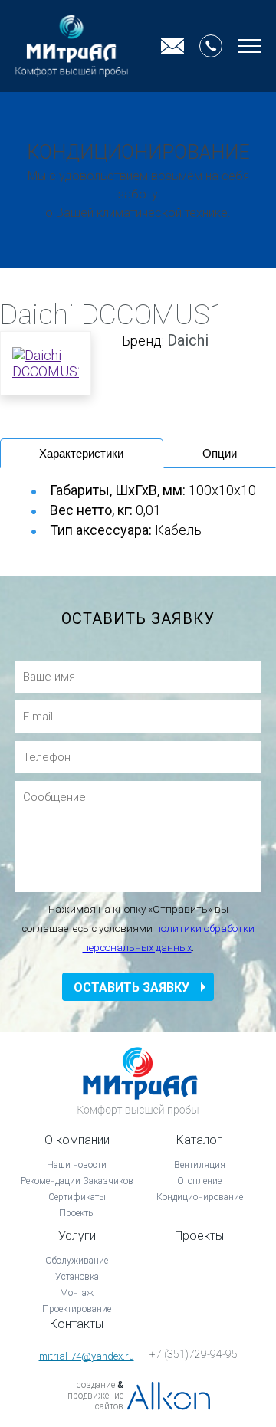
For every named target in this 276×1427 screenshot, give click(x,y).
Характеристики (81, 453)
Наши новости (77, 1165)
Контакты (77, 1324)
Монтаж (77, 1293)
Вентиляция (199, 1165)
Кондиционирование (199, 1197)
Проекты (77, 1213)
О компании (77, 1140)
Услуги (77, 1236)
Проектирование (76, 1309)
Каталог (199, 1140)
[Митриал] (71, 46)
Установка (77, 1276)
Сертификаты (77, 1197)
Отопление (199, 1181)
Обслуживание (76, 1260)
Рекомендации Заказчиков (77, 1181)
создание (96, 1384)
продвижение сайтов (95, 1401)
